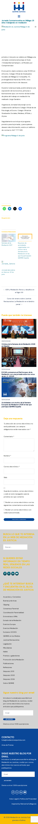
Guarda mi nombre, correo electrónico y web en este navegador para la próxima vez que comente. (18, 494)
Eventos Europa (9, 624)
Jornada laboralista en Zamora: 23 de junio (8, 272)
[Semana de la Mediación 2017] (9, 238)
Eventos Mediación (10, 628)
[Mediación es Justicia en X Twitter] (9, 573)
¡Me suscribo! (9, 719)
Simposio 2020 (9, 675)
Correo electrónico (12, 466)
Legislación (7, 644)
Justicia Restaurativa (11, 640)
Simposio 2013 (8, 671)
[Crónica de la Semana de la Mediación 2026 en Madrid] (19, 329)
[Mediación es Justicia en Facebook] (5, 573)
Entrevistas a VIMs (10, 616)
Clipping (6, 605)
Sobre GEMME (8, 683)
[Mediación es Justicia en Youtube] (17, 573)
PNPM (5, 652)
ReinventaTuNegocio (28, 804)
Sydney (23, 820)
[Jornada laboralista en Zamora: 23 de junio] (9, 265)
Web (5, 477)
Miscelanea (7, 648)
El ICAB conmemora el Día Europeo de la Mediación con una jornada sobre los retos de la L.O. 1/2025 (18, 374)
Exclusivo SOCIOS (10, 632)
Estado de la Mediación (12, 620)
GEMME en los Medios (11, 636)
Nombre (7, 456)
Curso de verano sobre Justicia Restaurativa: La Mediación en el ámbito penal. (19, 301)
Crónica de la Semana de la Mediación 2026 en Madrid (18, 345)
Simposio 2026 (9, 679)
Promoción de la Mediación (13, 660)
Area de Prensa (7, 745)
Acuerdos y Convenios (12, 597)
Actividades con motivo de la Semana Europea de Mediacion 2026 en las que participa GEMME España (17, 404)
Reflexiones (7, 667)
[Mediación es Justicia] (19, 7)
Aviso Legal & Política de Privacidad (22, 799)
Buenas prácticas (10, 601)
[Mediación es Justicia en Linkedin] (13, 573)
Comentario (9, 436)
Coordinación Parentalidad (13, 612)
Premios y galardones (11, 656)
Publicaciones (8, 663)
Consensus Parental (11, 608)
